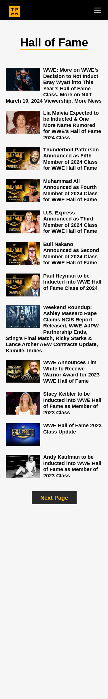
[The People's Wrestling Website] (13, 10)
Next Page (54, 498)
